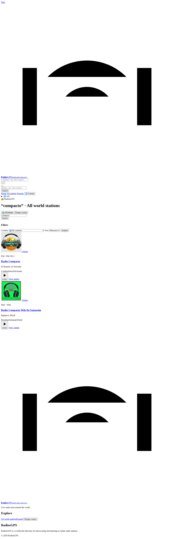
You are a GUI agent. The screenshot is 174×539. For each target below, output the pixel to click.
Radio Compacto (10, 261)
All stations (11, 193)
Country (4, 230)
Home (3, 193)
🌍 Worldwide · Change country (14, 213)
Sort (46, 230)
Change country (30, 519)
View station (14, 279)
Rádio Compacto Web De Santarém (21, 310)
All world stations (8, 519)
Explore (65, 230)
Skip (3, 2)
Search (5, 191)
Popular (20, 193)
